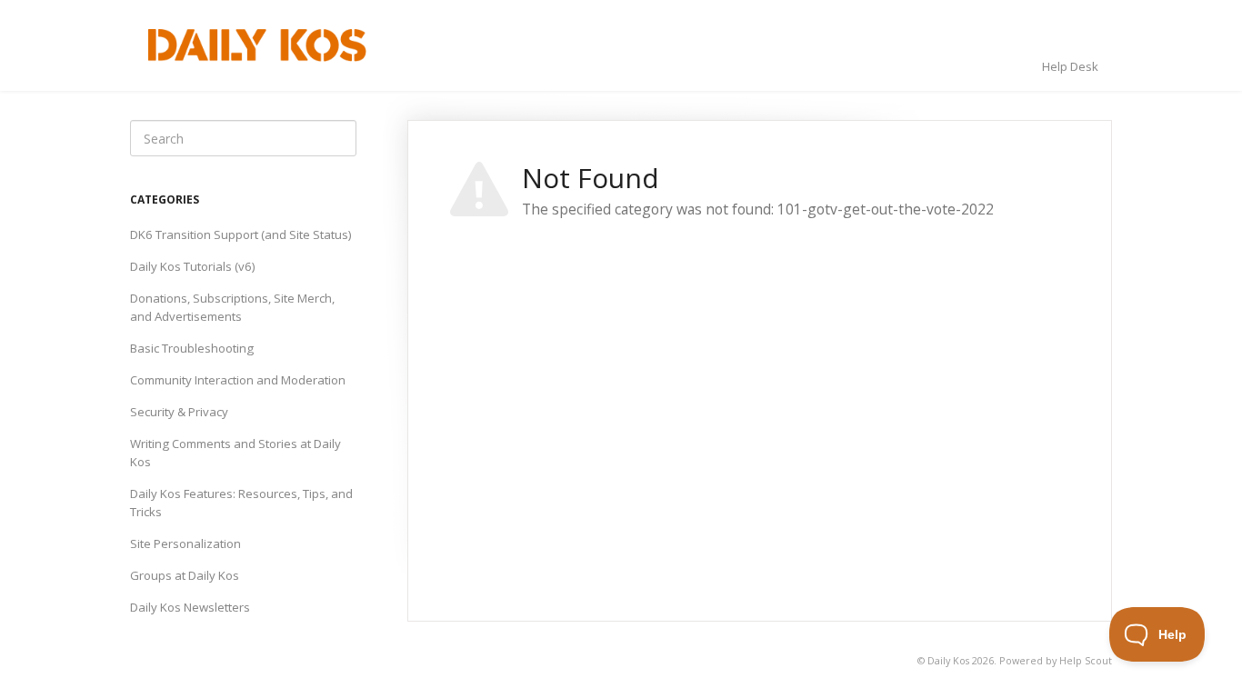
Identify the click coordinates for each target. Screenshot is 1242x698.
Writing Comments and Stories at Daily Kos (235, 452)
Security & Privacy (179, 412)
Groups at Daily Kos (184, 575)
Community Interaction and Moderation (238, 380)
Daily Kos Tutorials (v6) (192, 266)
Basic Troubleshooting (192, 348)
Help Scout (1085, 660)
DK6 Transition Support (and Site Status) (241, 234)
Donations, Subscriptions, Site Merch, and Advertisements (232, 307)
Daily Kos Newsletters (190, 607)
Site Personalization (185, 543)
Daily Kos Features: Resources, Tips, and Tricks (241, 502)
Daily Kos (948, 660)
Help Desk (1070, 66)
